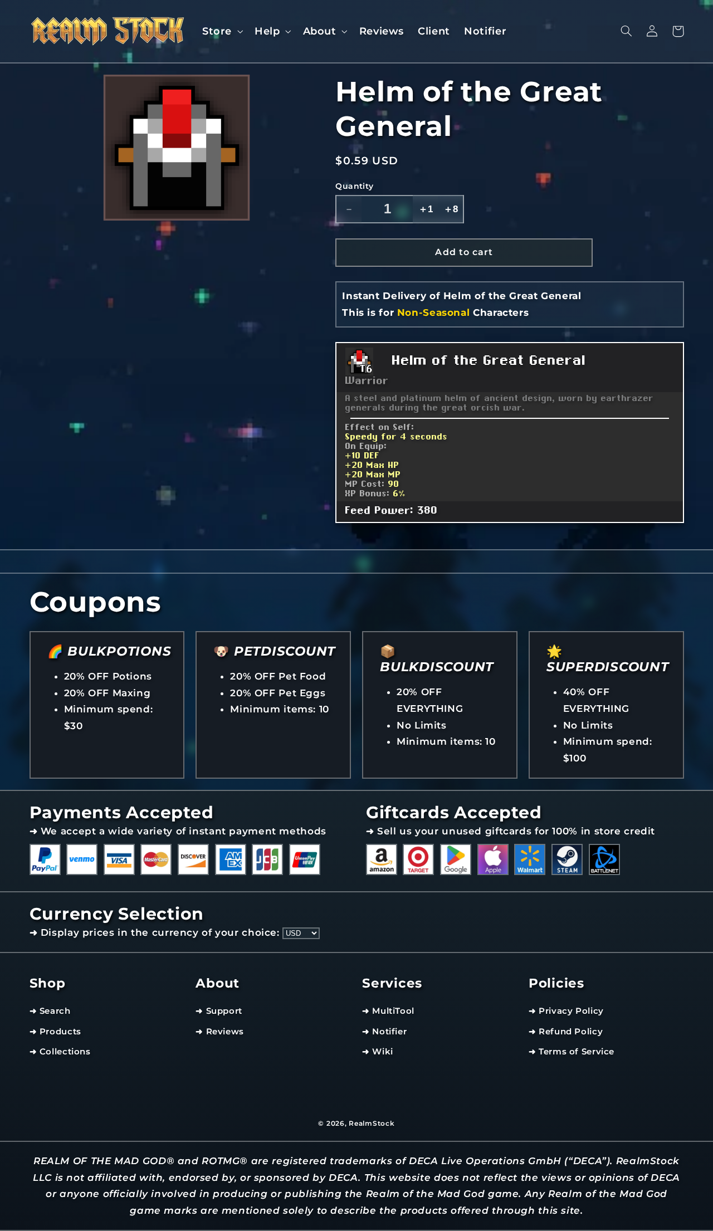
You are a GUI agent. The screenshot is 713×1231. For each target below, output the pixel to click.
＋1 (425, 209)
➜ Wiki (377, 1052)
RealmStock (371, 1123)
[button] (221, 31)
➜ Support (219, 1011)
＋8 (450, 209)
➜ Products (55, 1032)
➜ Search (50, 1011)
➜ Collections (60, 1052)
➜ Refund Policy (566, 1032)
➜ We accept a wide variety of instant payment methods (178, 831)
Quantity (354, 186)
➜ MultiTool (388, 1011)
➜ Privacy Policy (566, 1011)
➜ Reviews (220, 1032)
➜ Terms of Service (571, 1052)
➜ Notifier (384, 1032)
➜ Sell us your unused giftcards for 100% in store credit (510, 831)
